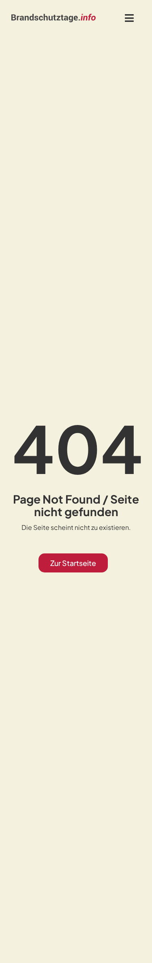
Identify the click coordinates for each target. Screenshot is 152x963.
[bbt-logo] (53, 16)
